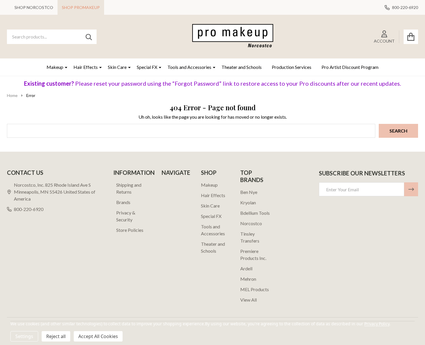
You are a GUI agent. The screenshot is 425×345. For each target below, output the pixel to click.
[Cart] (411, 37)
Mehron (248, 279)
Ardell (246, 268)
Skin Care (117, 67)
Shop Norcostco (33, 7)
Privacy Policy (376, 323)
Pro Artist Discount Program (349, 67)
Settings (24, 336)
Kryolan (248, 202)
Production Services (291, 67)
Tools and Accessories (189, 67)
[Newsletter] (411, 189)
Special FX (147, 67)
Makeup (55, 67)
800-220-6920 (28, 209)
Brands (123, 202)
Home (12, 95)
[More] (63, 67)
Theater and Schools (241, 67)
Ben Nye (248, 192)
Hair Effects (85, 67)
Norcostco (251, 223)
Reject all (56, 336)
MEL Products (254, 289)
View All (248, 299)
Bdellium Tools (255, 213)
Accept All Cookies (98, 336)
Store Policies (129, 230)
